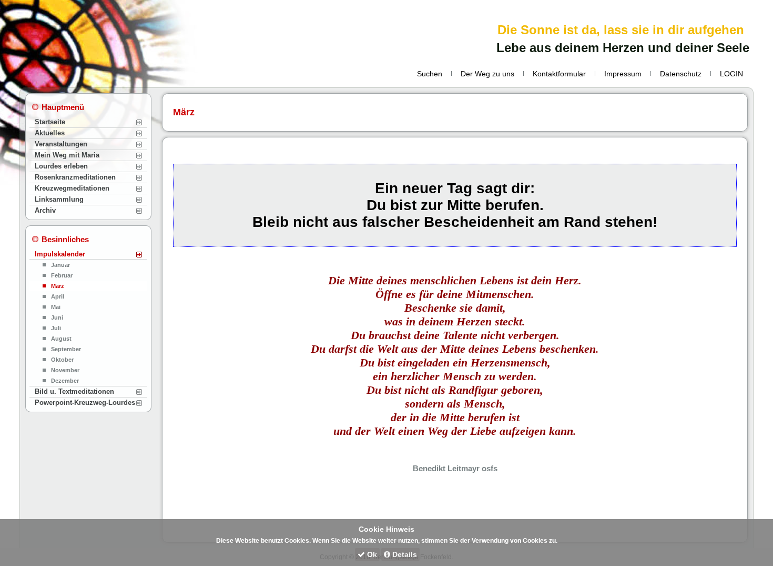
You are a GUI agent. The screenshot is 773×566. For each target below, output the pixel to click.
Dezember (65, 381)
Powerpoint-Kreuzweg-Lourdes (85, 402)
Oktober (62, 359)
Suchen (429, 73)
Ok (371, 554)
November (65, 370)
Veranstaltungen (61, 144)
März (57, 286)
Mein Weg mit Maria (67, 155)
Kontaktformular (559, 73)
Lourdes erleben (61, 166)
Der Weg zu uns (487, 73)
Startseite (50, 122)
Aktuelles (50, 133)
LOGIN (731, 73)
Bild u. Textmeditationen (74, 391)
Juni (57, 317)
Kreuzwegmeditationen (72, 188)
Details (403, 554)
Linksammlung (59, 199)
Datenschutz (680, 73)
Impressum (623, 73)
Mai (55, 307)
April (57, 296)
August (61, 338)
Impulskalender (60, 254)
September (66, 349)
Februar (62, 275)
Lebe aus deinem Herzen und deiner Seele (622, 48)
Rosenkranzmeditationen (75, 177)
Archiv (45, 210)
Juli (56, 328)
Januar (60, 265)
